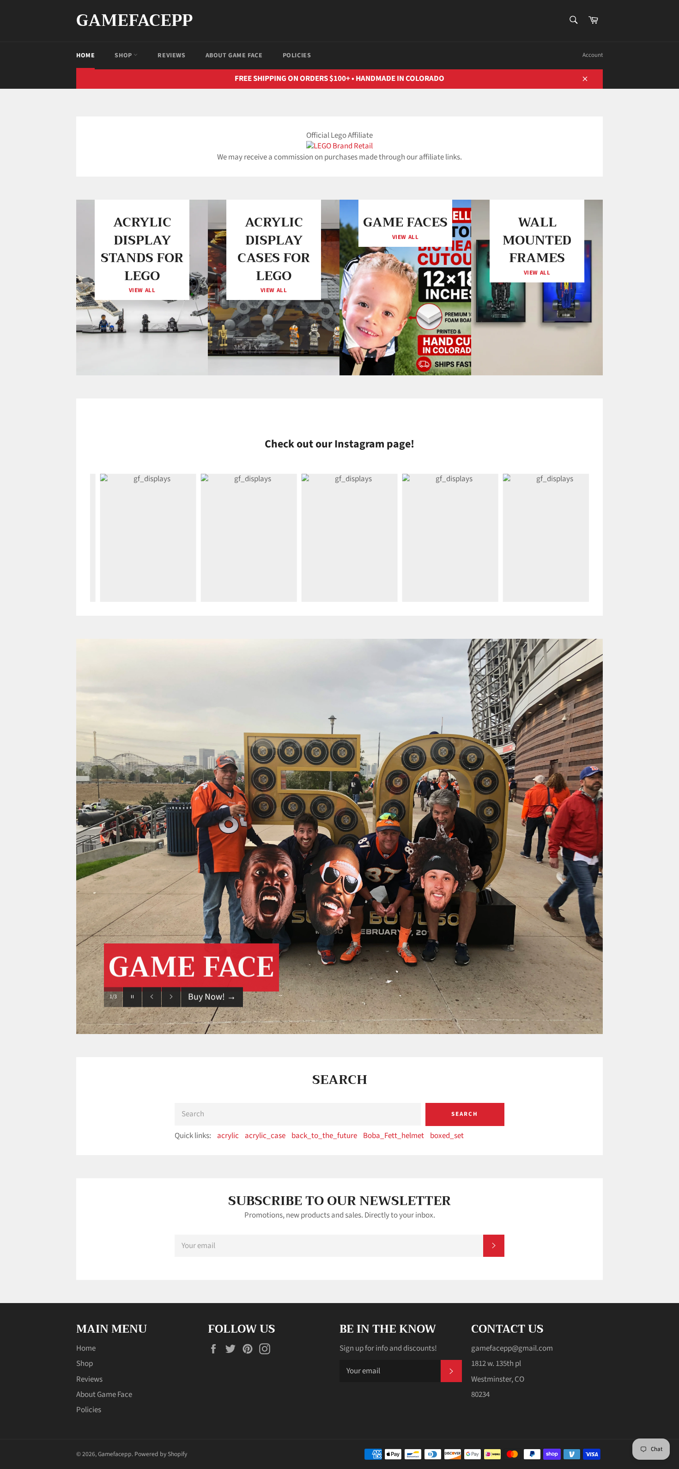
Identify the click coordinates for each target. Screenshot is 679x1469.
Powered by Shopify (160, 1454)
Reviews (171, 55)
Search (464, 1114)
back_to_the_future (324, 1135)
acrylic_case (265, 1135)
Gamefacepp (134, 20)
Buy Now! (212, 1014)
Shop (124, 55)
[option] (339, 836)
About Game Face (234, 55)
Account (592, 55)
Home (85, 55)
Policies (297, 55)
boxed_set (447, 1135)
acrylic (228, 1135)
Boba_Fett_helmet (393, 1135)
